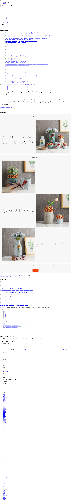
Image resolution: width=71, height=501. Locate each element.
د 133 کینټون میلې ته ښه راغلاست (10, 327)
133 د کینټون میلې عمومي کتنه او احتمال (12, 326)
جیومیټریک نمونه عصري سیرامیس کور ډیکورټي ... (12, 288)
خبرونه (4, 16)
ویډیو (4, 15)
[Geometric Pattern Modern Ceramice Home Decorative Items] (12, 285)
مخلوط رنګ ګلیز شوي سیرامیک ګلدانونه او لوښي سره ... (14, 305)
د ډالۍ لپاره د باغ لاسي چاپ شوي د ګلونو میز (15, 62)
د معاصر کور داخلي (14, 350)
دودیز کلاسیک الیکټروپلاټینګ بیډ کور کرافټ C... (15, 47)
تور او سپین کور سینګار (31, 349)
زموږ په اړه (5, 9)
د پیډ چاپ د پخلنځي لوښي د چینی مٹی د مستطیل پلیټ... (17, 67)
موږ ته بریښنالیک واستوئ (6, 107)
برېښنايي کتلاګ (6, 17)
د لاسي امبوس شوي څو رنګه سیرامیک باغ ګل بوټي (10, 276)
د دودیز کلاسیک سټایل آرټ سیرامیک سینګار (14, 50)
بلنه (4, 324)
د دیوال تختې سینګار (42, 349)
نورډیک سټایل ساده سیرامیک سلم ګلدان (14, 79)
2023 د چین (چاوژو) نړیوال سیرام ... (10, 325)
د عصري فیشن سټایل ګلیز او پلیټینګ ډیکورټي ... (12, 296)
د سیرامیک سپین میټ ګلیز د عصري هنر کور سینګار (16, 82)
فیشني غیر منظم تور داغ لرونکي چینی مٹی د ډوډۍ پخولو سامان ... (19, 33)
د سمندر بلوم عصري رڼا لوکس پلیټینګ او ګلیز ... (15, 42)
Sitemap (21, 349)
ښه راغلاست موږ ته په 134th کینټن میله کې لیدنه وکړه (14, 323)
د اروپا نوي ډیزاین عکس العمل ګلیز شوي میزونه (16, 56)
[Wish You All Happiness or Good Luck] (9, 281)
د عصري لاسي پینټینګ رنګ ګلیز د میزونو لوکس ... (15, 70)
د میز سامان (7, 14)
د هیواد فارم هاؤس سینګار (53, 349)
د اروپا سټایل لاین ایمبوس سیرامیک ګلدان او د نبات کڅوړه (18, 73)
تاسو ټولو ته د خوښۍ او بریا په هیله (13, 53)
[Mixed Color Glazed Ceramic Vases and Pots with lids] (14, 302)
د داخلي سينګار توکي (5, 350)
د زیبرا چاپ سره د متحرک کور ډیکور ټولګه (11, 300)
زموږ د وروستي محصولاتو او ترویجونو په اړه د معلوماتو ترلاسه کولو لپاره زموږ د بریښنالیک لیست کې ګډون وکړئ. (25, 307)
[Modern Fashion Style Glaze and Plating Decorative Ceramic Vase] (14, 294)
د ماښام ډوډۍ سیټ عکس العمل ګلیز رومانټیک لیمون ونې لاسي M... (19, 39)
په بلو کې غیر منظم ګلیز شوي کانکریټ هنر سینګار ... (13, 292)
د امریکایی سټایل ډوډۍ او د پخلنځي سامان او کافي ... (17, 65)
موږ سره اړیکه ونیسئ (7, 18)
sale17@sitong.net (6, 347)
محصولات (4, 12)
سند (6, 11)
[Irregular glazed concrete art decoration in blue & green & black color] (16, 290)
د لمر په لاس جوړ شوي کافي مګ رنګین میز (13, 59)
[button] (35, 270)
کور (3, 8)
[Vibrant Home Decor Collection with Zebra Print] (10, 298)
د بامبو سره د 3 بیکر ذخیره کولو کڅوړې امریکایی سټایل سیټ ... (19, 36)
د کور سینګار (8, 13)
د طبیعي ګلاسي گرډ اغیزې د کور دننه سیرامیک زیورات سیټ (13, 275)
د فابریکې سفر (8, 10)
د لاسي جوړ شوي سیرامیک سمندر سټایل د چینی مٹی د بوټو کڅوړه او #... (20, 76)
